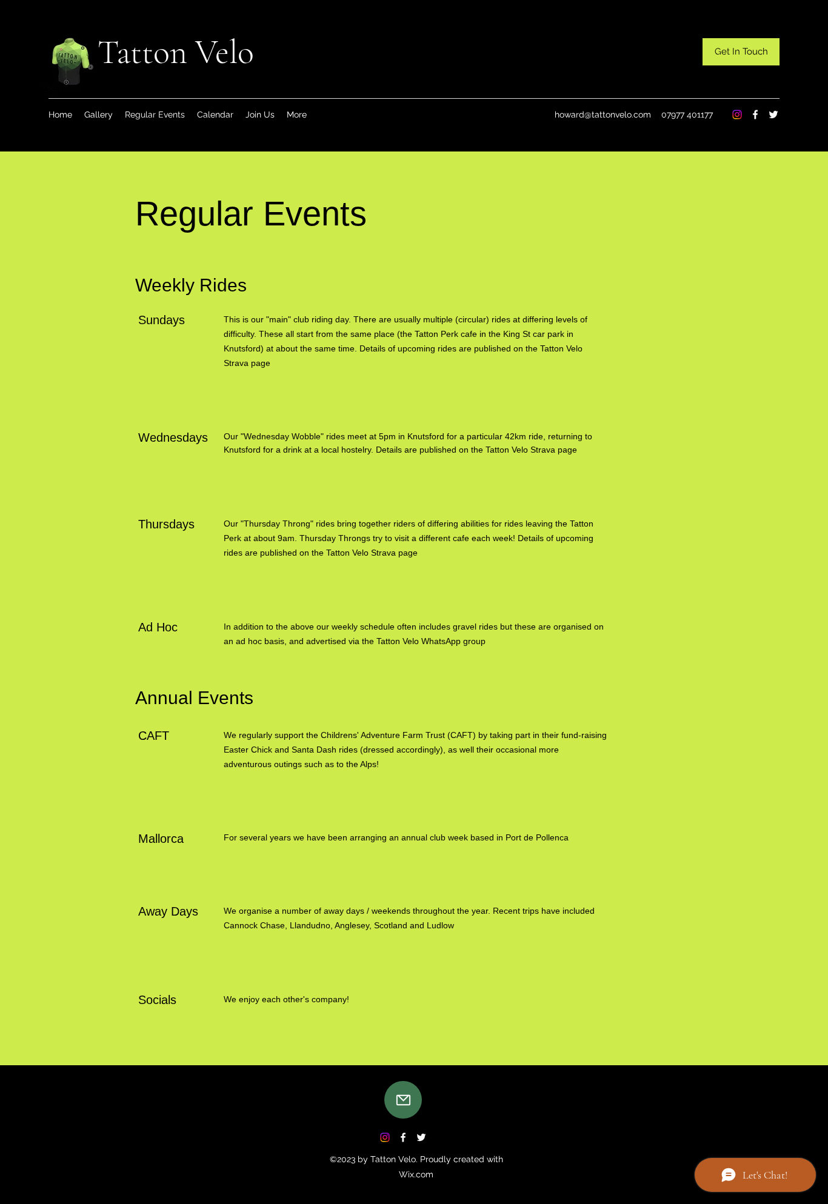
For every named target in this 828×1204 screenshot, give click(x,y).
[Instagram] (737, 114)
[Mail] (403, 1100)
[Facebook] (755, 114)
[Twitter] (773, 114)
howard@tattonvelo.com (603, 114)
